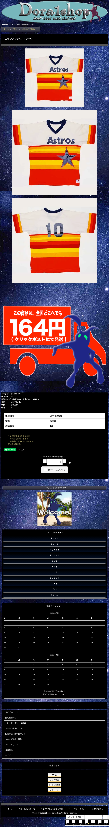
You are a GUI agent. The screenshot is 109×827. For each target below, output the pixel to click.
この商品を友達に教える (18, 439)
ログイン (9, 755)
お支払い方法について (14, 728)
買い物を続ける (14, 444)
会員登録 (9, 750)
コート (54, 583)
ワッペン (54, 595)
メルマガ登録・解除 (13, 739)
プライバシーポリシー (78, 809)
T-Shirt (15, 29)
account (93, 824)
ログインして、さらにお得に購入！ (54, 488)
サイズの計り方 (11, 712)
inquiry (81, 824)
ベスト (54, 566)
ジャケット (54, 578)
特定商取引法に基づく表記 (19, 436)
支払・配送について (27, 809)
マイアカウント (11, 745)
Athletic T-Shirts (28, 29)
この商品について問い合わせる (21, 441)
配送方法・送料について (15, 734)
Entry (99, 824)
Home (67, 824)
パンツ (54, 589)
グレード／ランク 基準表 (15, 723)
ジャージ (54, 544)
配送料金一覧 (10, 718)
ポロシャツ (54, 555)
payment (74, 824)
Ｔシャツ (54, 538)
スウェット (54, 549)
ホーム (6, 29)
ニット (54, 572)
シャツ (54, 561)
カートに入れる (57, 469)
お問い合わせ (98, 809)
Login (105, 824)
